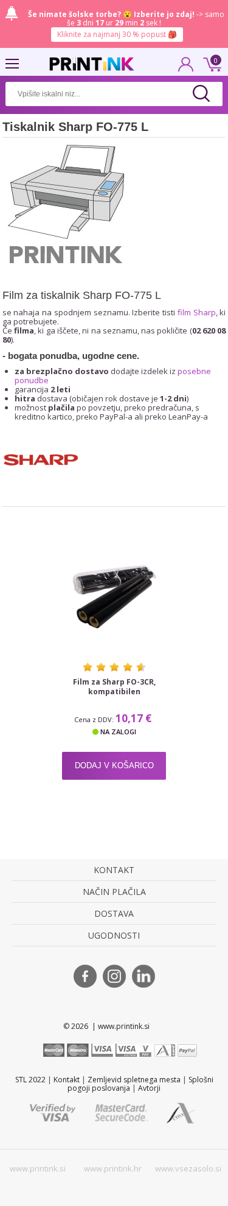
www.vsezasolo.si (188, 1168)
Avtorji (149, 1088)
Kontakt (67, 1079)
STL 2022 (30, 1079)
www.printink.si (38, 1168)
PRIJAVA (186, 68)
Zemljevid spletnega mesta (134, 1079)
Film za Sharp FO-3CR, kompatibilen (114, 687)
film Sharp (197, 312)
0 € (210, 63)
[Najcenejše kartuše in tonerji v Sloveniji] (91, 64)
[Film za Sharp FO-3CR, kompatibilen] (114, 596)
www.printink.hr (113, 1168)
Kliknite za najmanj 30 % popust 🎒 (117, 34)
